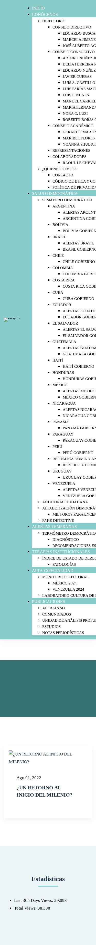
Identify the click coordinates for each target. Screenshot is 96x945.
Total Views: (26, 908)
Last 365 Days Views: (34, 900)
